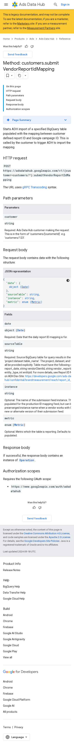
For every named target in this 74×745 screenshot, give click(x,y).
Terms (7, 727)
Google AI (8, 705)
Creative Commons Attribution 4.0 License (46, 533)
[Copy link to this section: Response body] (34, 448)
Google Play (10, 651)
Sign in (65, 4)
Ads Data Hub (32, 4)
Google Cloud (11, 645)
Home (6, 38)
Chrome (8, 621)
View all (7, 657)
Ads (31, 38)
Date (25, 287)
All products (10, 711)
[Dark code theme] (68, 280)
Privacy (18, 727)
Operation (26, 460)
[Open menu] (6, 4)
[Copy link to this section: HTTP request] (31, 158)
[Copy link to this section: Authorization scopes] (44, 471)
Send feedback (18, 54)
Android (8, 615)
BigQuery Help (11, 586)
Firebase (8, 627)
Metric (36, 302)
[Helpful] (26, 46)
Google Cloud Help (14, 598)
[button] (37, 120)
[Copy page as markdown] (19, 75)
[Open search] (55, 4)
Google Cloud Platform (16, 699)
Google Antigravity (14, 639)
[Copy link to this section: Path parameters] (36, 198)
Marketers (23, 23)
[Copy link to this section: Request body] (31, 250)
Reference (64, 38)
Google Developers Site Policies (41, 541)
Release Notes (11, 570)
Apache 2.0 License (59, 537)
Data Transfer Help (14, 592)
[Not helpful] (32, 46)
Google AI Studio (13, 633)
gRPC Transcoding (34, 187)
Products (19, 38)
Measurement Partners (41, 28)
